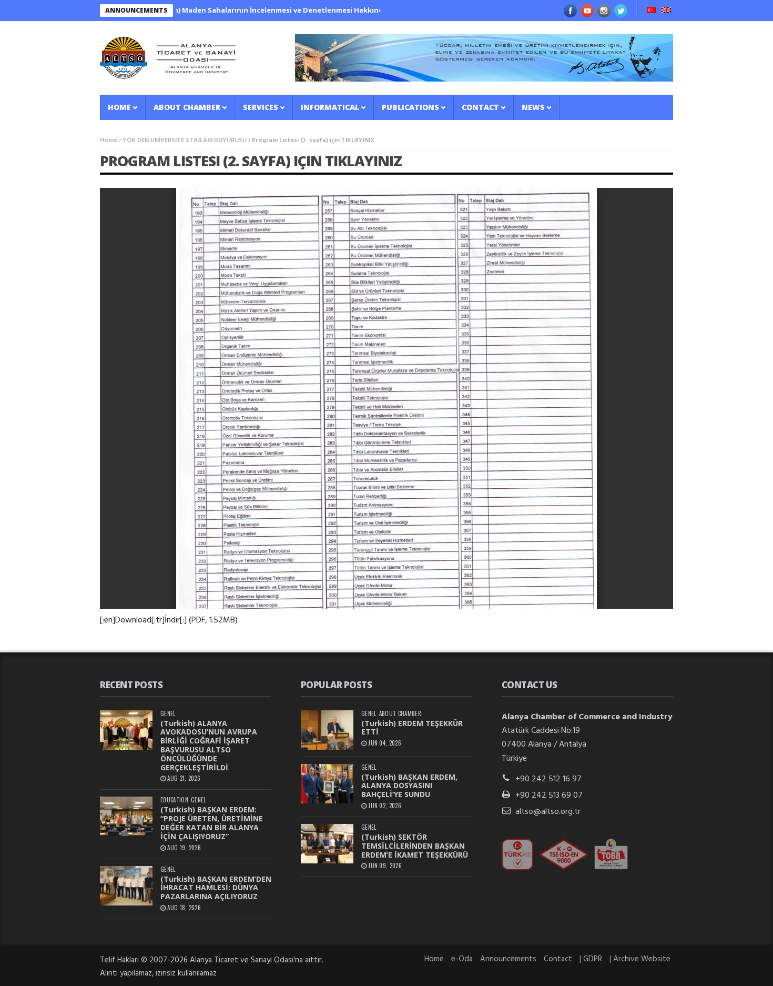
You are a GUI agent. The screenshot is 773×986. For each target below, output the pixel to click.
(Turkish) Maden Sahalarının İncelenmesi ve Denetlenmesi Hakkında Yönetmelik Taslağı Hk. (265, 10)
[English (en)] (666, 11)
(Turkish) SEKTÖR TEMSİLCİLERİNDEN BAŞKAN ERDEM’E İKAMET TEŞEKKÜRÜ (414, 846)
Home (119, 107)
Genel (168, 713)
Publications (410, 107)
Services (260, 107)
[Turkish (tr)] (651, 11)
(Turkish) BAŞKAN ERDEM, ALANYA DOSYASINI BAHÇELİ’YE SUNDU (409, 786)
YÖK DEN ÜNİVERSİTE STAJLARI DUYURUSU (185, 140)
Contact (480, 107)
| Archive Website (639, 959)
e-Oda (462, 959)
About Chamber (187, 107)
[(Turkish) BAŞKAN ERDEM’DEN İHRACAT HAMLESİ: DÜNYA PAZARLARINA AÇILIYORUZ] (126, 885)
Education (174, 800)
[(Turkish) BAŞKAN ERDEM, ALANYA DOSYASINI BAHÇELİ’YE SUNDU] (327, 783)
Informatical (330, 107)
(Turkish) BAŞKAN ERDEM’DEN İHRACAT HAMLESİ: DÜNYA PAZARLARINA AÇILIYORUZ (215, 888)
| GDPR (590, 959)
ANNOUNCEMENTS (136, 10)
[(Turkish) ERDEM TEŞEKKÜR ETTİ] (327, 730)
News (533, 107)
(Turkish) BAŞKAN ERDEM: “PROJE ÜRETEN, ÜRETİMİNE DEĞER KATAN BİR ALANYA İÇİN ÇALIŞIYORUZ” (211, 822)
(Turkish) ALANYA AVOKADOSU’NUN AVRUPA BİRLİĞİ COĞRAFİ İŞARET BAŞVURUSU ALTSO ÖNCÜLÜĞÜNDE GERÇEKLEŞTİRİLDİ (208, 745)
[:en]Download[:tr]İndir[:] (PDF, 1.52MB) (169, 620)
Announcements (508, 959)
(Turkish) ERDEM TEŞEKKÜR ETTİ (412, 727)
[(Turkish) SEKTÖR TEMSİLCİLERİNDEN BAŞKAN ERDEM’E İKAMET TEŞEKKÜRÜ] (327, 843)
